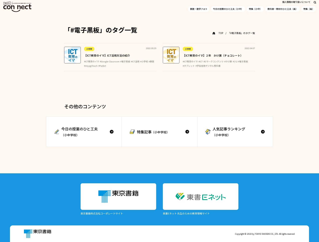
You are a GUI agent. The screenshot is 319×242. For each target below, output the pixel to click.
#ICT (201, 61)
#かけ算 (228, 61)
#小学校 (144, 61)
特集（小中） (255, 8)
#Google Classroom (109, 61)
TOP (220, 33)
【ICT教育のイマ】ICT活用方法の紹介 (107, 55)
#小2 (235, 61)
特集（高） (308, 8)
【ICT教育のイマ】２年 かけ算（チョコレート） (213, 55)
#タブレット (189, 65)
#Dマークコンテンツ (213, 61)
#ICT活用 (135, 61)
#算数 (151, 61)
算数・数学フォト (198, 8)
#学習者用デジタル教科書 (208, 65)
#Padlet (102, 65)
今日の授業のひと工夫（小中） (228, 8)
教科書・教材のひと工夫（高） (282, 8)
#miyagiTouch (91, 65)
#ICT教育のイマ (91, 61)
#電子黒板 (125, 61)
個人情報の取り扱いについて (296, 1)
